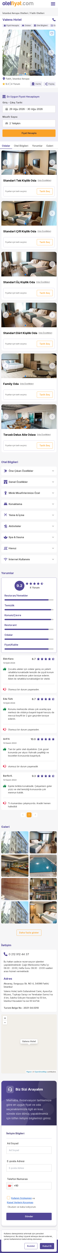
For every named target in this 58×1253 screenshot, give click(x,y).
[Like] (51, 33)
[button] (10, 1185)
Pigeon (29, 1071)
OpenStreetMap (41, 1071)
